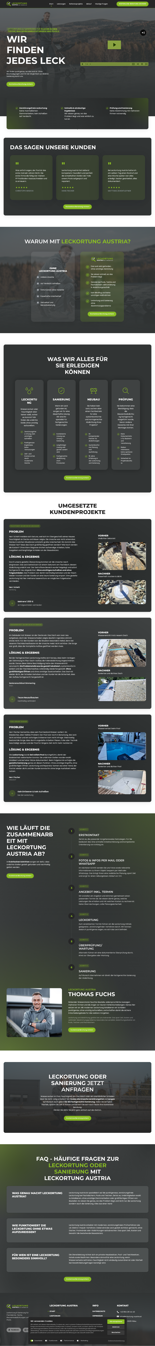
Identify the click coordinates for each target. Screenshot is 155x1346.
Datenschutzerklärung (116, 1341)
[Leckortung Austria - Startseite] (17, 4)
